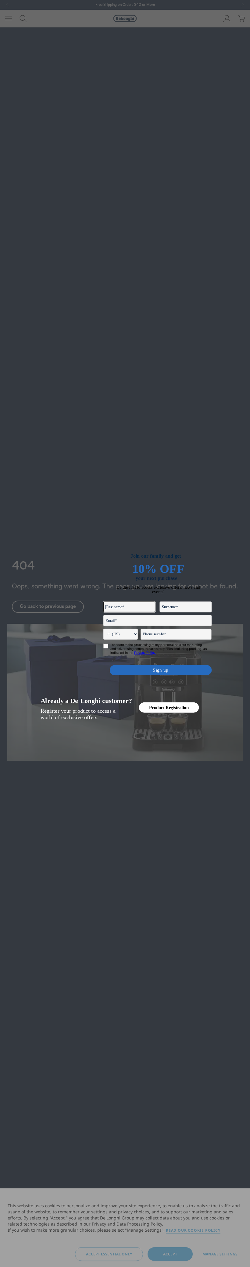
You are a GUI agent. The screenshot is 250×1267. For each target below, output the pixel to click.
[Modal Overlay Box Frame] (125, 633)
